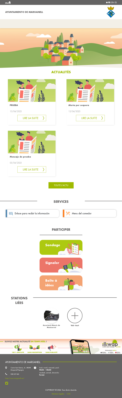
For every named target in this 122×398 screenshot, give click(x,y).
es (116, 2)
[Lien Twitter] (7, 383)
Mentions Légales (58, 394)
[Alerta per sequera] (90, 90)
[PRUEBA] (32, 90)
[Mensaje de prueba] (32, 141)
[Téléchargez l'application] (61, 346)
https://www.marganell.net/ (14, 378)
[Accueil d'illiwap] (27, 2)
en (112, 2)
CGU (68, 394)
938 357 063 (15, 374)
